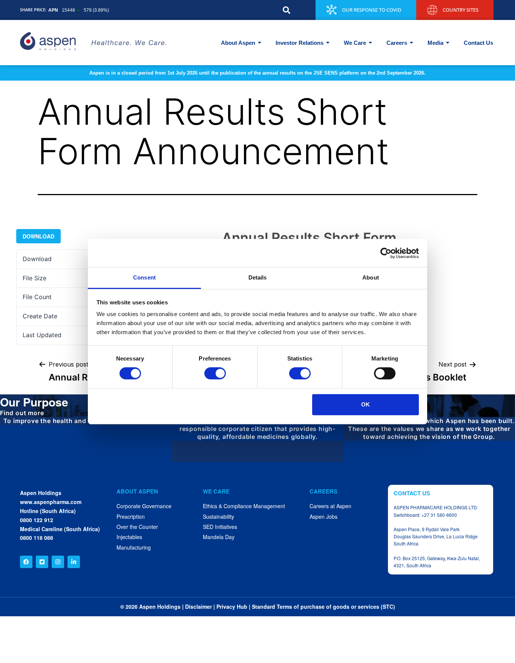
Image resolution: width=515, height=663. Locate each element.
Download (38, 236)
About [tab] (370, 277)
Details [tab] (257, 277)
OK (365, 404)
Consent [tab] (144, 277)
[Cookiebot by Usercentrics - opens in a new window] (386, 253)
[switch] (215, 373)
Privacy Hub (231, 606)
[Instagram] (58, 562)
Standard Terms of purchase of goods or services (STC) (323, 606)
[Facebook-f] (26, 562)
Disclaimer (198, 606)
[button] (286, 10)
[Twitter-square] (42, 562)
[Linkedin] (73, 562)
